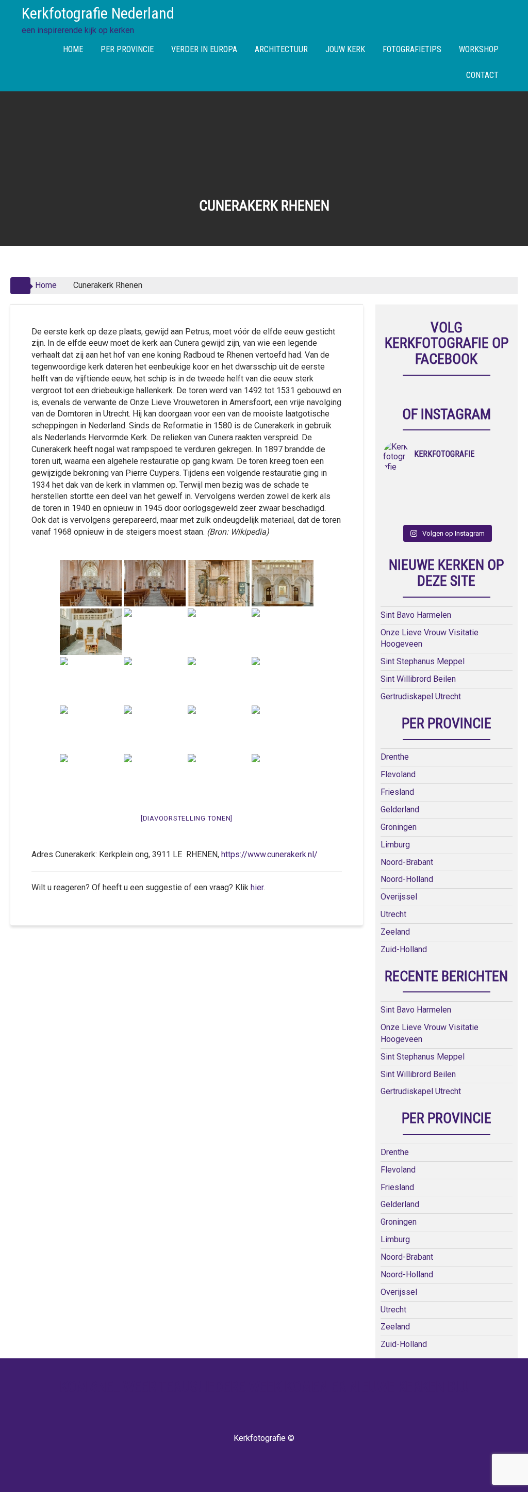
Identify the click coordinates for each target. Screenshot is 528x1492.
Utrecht (393, 914)
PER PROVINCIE (127, 49)
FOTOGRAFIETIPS (412, 49)
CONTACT (482, 75)
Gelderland (400, 809)
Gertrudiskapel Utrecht (421, 696)
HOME (73, 49)
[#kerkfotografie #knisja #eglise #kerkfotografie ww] (431, 513)
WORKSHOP (479, 49)
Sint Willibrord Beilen (418, 679)
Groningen (399, 827)
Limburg (395, 844)
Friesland (397, 792)
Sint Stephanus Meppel (423, 661)
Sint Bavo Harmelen (416, 615)
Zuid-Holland (404, 949)
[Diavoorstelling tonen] (187, 818)
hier (257, 887)
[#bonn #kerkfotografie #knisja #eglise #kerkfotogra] (431, 499)
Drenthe (395, 757)
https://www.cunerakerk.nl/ (269, 854)
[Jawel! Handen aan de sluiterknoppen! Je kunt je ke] (399, 499)
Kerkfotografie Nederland (98, 13)
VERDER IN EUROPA (204, 49)
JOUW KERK (345, 49)
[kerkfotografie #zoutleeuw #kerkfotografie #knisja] (399, 486)
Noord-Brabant (407, 862)
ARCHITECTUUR (281, 49)
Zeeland (395, 932)
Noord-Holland (407, 879)
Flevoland (398, 774)
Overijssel (399, 897)
